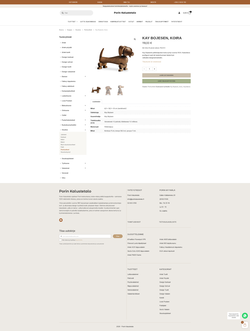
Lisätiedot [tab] (96, 102)
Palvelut (149, 21)
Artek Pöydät (164, 278)
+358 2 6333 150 (180, 2)
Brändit (140, 21)
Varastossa (103, 21)
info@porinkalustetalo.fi (135, 199)
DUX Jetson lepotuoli (166, 251)
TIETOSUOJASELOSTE (167, 222)
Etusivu (61, 30)
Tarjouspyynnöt (162, 21)
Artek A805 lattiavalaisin (168, 239)
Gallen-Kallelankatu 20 (167, 195)
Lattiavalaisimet (132, 274)
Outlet (131, 21)
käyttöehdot (79, 240)
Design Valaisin (164, 294)
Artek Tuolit (163, 274)
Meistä (153, 2)
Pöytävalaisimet (133, 282)
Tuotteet (72, 21)
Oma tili (126, 2)
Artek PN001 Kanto (134, 255)
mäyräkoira (186, 86)
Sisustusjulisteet (165, 313)
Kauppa (69, 30)
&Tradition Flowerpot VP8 (136, 239)
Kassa (99, 2)
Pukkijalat (162, 305)
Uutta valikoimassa (88, 21)
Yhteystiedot (176, 21)
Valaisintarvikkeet (133, 294)
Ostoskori (73, 2)
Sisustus (78, 30)
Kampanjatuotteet (118, 21)
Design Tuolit (164, 290)
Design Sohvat (164, 286)
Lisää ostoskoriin (166, 75)
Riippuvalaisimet (133, 286)
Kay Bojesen (174, 86)
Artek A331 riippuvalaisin (136, 247)
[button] (135, 39)
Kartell (161, 298)
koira (180, 86)
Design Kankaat (165, 282)
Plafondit (130, 278)
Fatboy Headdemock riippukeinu (170, 247)
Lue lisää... (76, 213)
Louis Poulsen (164, 302)
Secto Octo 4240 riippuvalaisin (138, 251)
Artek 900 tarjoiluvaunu (167, 243)
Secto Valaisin (164, 309)
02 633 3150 (132, 203)
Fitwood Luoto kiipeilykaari (136, 243)
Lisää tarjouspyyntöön (166, 81)
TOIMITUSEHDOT (134, 222)
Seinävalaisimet (132, 290)
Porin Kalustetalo (125, 12)
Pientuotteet (88, 30)
